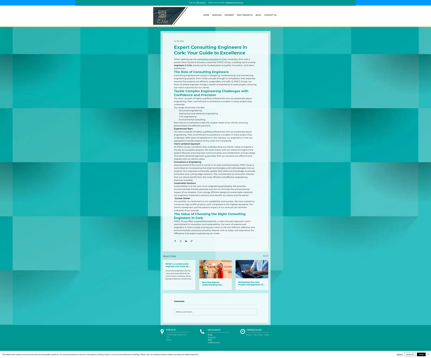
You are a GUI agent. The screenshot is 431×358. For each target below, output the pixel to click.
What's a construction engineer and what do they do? (177, 265)
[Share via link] (191, 241)
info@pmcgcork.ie (214, 342)
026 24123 (201, 2)
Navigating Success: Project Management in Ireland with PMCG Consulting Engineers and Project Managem (251, 283)
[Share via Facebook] (175, 241)
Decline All (410, 354)
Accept (421, 354)
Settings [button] (400, 354)
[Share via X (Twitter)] (180, 241)
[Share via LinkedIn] (186, 241)
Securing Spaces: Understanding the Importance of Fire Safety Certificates (215, 283)
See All (265, 256)
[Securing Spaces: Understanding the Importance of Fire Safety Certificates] (215, 269)
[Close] (428, 354)
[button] (217, 15)
